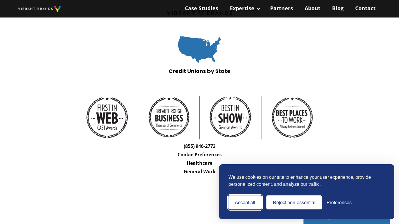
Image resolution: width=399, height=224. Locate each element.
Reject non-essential (294, 202)
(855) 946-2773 (200, 146)
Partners (281, 8)
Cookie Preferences (200, 154)
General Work (200, 171)
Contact (365, 8)
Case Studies (201, 8)
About (312, 8)
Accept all (245, 202)
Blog (338, 8)
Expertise (242, 8)
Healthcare (199, 163)
